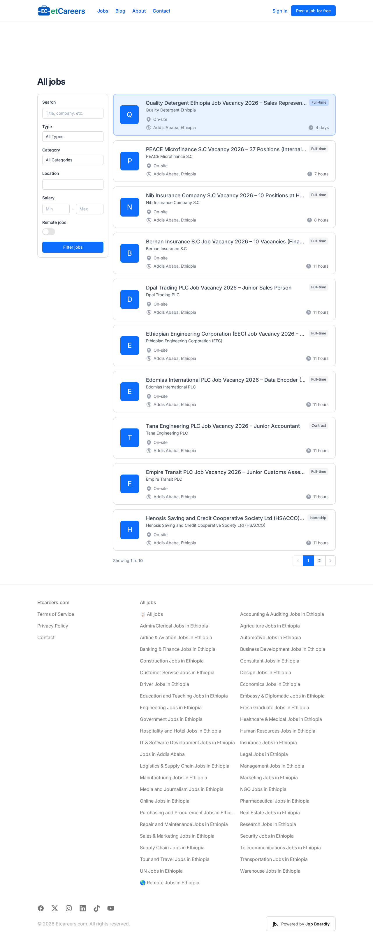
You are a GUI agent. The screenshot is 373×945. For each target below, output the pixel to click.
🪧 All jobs (151, 614)
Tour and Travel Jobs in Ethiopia (175, 859)
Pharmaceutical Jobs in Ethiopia (274, 801)
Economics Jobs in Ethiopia (270, 684)
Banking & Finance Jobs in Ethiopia (177, 649)
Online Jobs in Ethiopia (164, 801)
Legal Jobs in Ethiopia (264, 754)
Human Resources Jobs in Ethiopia (277, 731)
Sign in (280, 11)
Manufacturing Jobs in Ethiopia (173, 777)
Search (49, 102)
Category (51, 149)
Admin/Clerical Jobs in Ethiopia (174, 626)
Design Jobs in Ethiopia (265, 672)
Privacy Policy (52, 626)
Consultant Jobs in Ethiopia (269, 661)
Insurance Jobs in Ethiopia (268, 742)
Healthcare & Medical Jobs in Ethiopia (281, 719)
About (139, 11)
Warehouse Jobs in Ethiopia (270, 871)
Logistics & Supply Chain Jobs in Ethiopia (184, 766)
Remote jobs (54, 222)
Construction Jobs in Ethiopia (172, 661)
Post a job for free (313, 10)
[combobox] (72, 184)
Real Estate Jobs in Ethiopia (270, 812)
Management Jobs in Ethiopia (272, 766)
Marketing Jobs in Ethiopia (269, 777)
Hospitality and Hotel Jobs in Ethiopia (180, 731)
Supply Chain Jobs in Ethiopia (172, 847)
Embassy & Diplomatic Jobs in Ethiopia (282, 696)
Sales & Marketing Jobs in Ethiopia (177, 836)
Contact (161, 11)
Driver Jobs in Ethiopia (164, 684)
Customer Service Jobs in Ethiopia (177, 672)
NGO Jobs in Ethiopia (263, 789)
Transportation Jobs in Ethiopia (274, 859)
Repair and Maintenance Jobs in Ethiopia (184, 824)
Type (47, 126)
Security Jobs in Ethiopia (267, 836)
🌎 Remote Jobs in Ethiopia (169, 882)
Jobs (102, 11)
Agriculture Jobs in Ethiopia (270, 626)
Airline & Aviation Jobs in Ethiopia (176, 637)
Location (50, 173)
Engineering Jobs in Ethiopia (171, 707)
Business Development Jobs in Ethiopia (282, 649)
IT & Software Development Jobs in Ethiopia (187, 742)
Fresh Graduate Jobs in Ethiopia (274, 707)
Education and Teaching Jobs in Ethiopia (184, 696)
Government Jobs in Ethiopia (171, 719)
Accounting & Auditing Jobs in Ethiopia (282, 614)
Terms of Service (55, 614)
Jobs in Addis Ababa (162, 754)
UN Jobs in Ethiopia (161, 871)
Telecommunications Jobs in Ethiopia (280, 847)
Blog (120, 11)
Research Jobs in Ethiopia (268, 824)
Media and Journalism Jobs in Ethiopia (182, 789)
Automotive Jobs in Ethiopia (270, 637)
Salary (48, 197)
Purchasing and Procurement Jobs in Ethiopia (187, 812)
